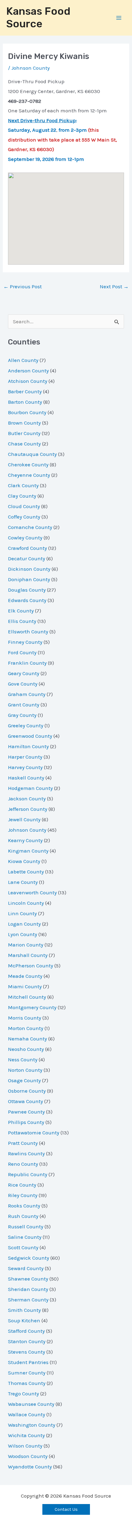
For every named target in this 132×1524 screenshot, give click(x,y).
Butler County (24, 433)
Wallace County (26, 1414)
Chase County (24, 444)
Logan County (24, 924)
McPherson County (30, 965)
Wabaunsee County (31, 1404)
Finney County (25, 642)
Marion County (25, 945)
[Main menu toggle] (119, 18)
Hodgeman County (30, 788)
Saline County (24, 1237)
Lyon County (22, 934)
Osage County (24, 1080)
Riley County (22, 1195)
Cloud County (24, 506)
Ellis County (22, 621)
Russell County (25, 1226)
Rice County (22, 1185)
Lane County (23, 882)
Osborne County (27, 1091)
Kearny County (25, 840)
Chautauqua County (32, 454)
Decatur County (26, 558)
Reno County (23, 1164)
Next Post (114, 286)
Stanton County (26, 1341)
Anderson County (28, 370)
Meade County (25, 976)
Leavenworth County (32, 892)
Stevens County (26, 1352)
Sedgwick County (28, 1258)
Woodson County (28, 1456)
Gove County (22, 684)
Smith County (24, 1310)
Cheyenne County (29, 475)
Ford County (22, 652)
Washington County (31, 1425)
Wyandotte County (30, 1467)
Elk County (21, 611)
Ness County (22, 1059)
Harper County (25, 757)
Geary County (23, 673)
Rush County (23, 1216)
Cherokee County (28, 464)
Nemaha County (27, 1039)
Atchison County (27, 381)
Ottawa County (25, 1101)
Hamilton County (28, 746)
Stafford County (26, 1331)
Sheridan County (28, 1289)
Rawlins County (26, 1153)
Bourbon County (27, 412)
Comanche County (30, 527)
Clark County (23, 485)
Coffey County (24, 517)
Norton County (25, 1070)
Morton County (25, 1028)
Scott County (23, 1247)
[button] (66, 1509)
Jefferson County (27, 809)
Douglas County (27, 590)
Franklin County (27, 663)
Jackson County (27, 798)
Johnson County (30, 68)
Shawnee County (28, 1279)
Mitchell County (27, 997)
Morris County (24, 1018)
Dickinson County (29, 569)
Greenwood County (30, 736)
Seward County (26, 1268)
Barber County (25, 391)
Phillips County (26, 1122)
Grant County (23, 705)
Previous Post (22, 286)
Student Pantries (28, 1362)
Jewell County (24, 819)
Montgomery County (32, 1007)
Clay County (22, 496)
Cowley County (25, 538)
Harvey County (25, 767)
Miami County (25, 986)
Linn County (22, 913)
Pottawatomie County (33, 1132)
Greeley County (25, 725)
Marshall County (28, 955)
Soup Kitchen (24, 1320)
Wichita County (26, 1435)
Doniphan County (29, 579)
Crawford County (27, 548)
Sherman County (28, 1300)
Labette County (26, 872)
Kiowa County (24, 861)
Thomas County (26, 1383)
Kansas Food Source (38, 17)
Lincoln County (26, 903)
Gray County (22, 715)
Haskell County (26, 778)
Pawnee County (26, 1112)
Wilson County (25, 1446)
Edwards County (27, 600)
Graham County (26, 694)
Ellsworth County (28, 631)
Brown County (24, 423)
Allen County (23, 360)
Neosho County (26, 1049)
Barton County (25, 402)
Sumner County (26, 1373)
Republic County (27, 1174)
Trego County (23, 1393)
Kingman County (28, 851)
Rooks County (24, 1206)
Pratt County (23, 1143)
